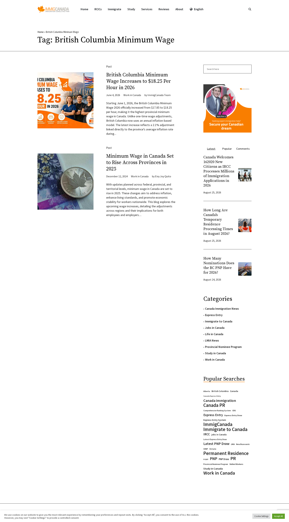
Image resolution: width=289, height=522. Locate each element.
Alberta (206, 391)
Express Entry (214, 315)
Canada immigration (219, 400)
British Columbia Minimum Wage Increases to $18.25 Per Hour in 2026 (138, 81)
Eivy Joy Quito (163, 176)
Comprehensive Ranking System (217, 410)
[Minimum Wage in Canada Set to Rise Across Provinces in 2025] (65, 181)
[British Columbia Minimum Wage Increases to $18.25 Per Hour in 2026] (65, 100)
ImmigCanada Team (159, 95)
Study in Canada (215, 353)
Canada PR (214, 405)
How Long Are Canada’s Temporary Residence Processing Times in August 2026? (218, 222)
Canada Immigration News (222, 309)
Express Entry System (214, 419)
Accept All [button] (278, 516)
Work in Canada (132, 95)
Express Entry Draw (233, 415)
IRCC (206, 434)
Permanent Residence (226, 453)
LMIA (233, 444)
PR (233, 458)
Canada (234, 391)
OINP (205, 449)
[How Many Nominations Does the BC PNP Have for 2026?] (245, 268)
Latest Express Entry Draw (215, 439)
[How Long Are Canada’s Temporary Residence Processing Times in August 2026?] (245, 225)
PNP (213, 458)
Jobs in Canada (214, 328)
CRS (234, 410)
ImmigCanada (217, 424)
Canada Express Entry (212, 396)
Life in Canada (214, 334)
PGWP (205, 459)
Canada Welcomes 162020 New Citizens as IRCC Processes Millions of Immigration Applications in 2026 (218, 171)
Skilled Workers (236, 464)
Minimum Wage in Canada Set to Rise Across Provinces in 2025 (140, 162)
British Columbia (220, 391)
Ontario (212, 449)
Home (40, 32)
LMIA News (212, 340)
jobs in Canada (218, 434)
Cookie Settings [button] (261, 516)
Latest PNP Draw (216, 444)
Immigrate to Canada (218, 321)
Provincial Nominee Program (223, 347)
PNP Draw (224, 459)
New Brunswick (243, 444)
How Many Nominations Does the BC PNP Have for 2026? (218, 265)
